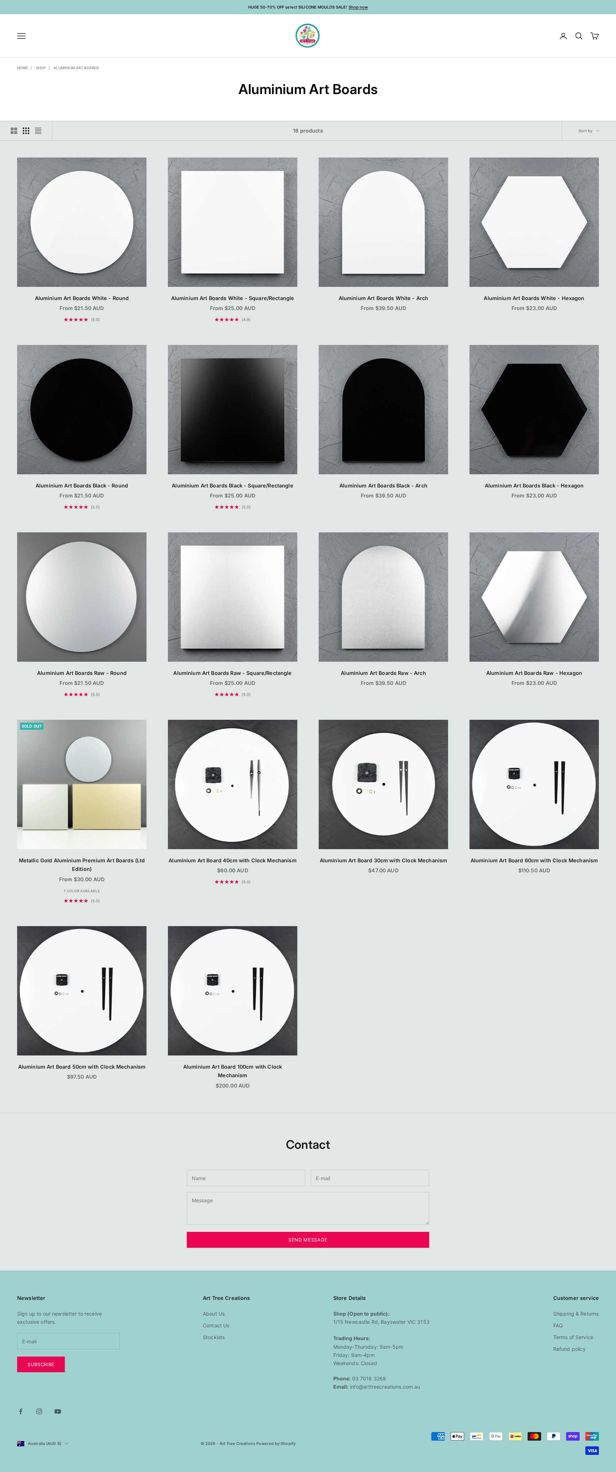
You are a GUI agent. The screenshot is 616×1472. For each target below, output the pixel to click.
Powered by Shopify (276, 1443)
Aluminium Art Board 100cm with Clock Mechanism (232, 1071)
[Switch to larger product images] (14, 130)
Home (22, 68)
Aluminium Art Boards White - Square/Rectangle (232, 298)
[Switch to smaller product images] (26, 130)
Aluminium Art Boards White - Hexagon (534, 298)
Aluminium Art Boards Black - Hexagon (534, 485)
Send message (308, 1240)
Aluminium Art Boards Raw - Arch (383, 673)
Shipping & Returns (576, 1314)
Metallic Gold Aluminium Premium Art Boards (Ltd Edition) (82, 864)
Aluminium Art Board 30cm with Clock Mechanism (383, 860)
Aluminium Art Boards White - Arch (383, 298)
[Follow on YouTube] (57, 1411)
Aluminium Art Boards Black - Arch (383, 485)
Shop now (358, 7)
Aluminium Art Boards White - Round (82, 298)
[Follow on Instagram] (39, 1411)
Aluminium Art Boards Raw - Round (82, 673)
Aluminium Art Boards (76, 68)
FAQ (558, 1325)
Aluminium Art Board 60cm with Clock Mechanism (534, 860)
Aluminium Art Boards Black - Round (82, 485)
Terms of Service (573, 1337)
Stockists (214, 1337)
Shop (41, 68)
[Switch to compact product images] (38, 130)
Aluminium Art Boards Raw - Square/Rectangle (232, 673)
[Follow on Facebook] (20, 1411)
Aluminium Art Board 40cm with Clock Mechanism (232, 860)
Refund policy (569, 1349)
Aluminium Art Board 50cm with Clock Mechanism (81, 1067)
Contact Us (216, 1325)
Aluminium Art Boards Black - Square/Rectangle (232, 485)
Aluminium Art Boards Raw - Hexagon (534, 673)
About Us (214, 1314)
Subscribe (41, 1364)
